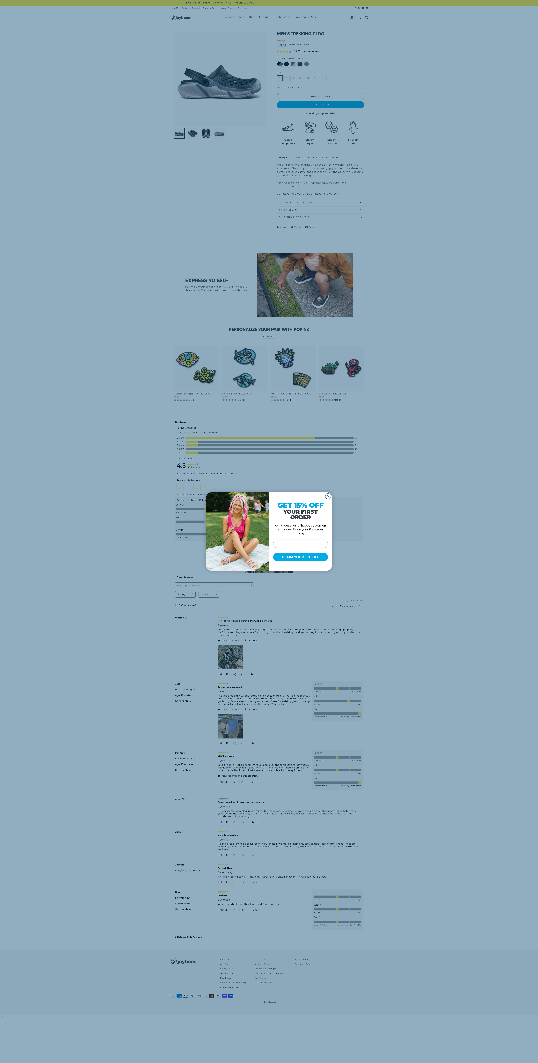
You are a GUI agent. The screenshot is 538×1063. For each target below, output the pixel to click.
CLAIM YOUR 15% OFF (300, 557)
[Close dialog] (328, 496)
